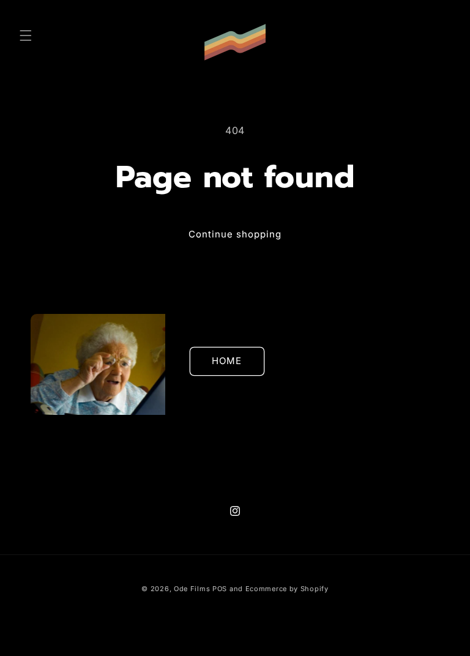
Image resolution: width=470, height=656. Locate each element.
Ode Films (192, 588)
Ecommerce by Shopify (287, 588)
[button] (25, 35)
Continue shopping (235, 234)
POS (219, 588)
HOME (227, 361)
